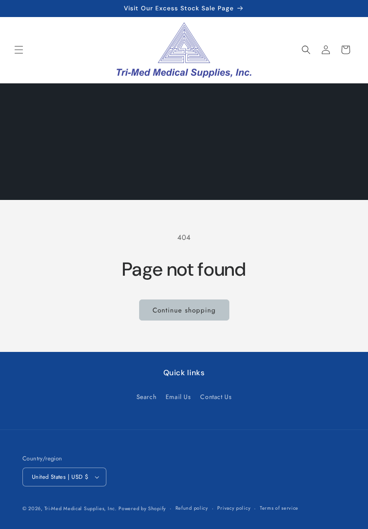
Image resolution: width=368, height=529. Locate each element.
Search (146, 396)
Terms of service (279, 508)
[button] (19, 50)
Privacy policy (233, 508)
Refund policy (191, 508)
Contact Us (216, 396)
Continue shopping (184, 310)
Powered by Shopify (142, 508)
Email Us (178, 396)
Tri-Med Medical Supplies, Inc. (80, 508)
